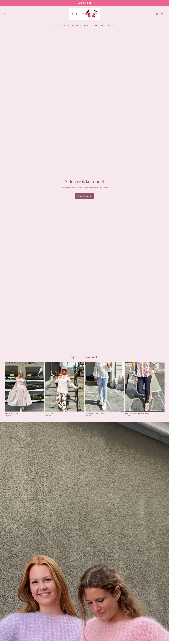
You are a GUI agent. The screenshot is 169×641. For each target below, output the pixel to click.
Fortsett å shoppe (84, 196)
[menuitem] (58, 25)
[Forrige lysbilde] (8, 386)
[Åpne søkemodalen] (5, 13)
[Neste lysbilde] (40, 386)
